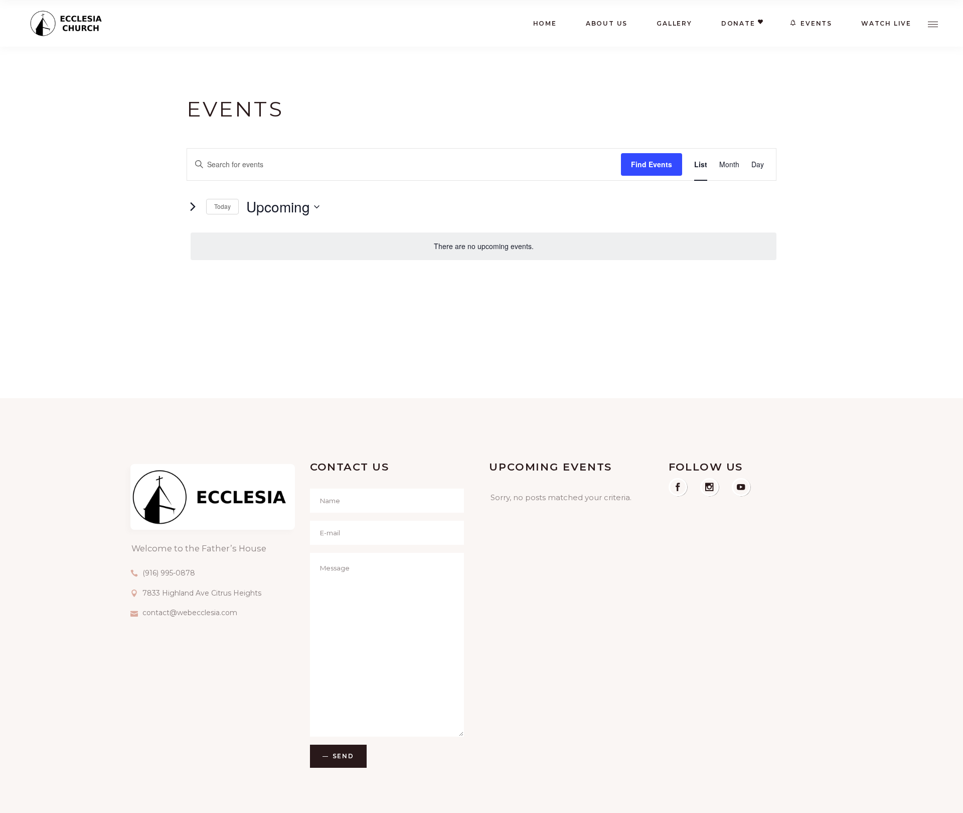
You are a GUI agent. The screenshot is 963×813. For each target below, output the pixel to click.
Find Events (651, 164)
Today (222, 206)
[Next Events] (193, 207)
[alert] (483, 246)
